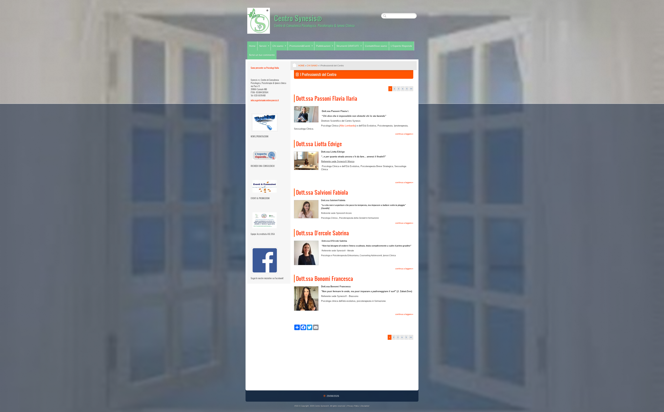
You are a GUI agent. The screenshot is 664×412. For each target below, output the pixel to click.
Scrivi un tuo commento (262, 55)
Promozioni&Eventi (299, 46)
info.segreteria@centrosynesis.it (265, 100)
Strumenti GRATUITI (347, 46)
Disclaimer (365, 406)
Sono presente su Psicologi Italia (265, 67)
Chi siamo (278, 46)
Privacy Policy (353, 406)
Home (252, 46)
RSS (296, 406)
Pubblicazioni (323, 46)
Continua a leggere (403, 134)
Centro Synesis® (298, 18)
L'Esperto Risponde (401, 46)
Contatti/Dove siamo (376, 46)
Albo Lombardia (347, 125)
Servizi (262, 46)
